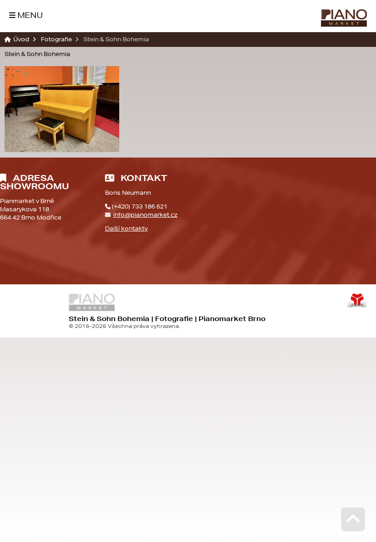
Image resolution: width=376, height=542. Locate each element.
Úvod (344, 18)
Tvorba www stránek (357, 300)
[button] (26, 15)
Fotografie (56, 39)
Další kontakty (126, 228)
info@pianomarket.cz (145, 215)
